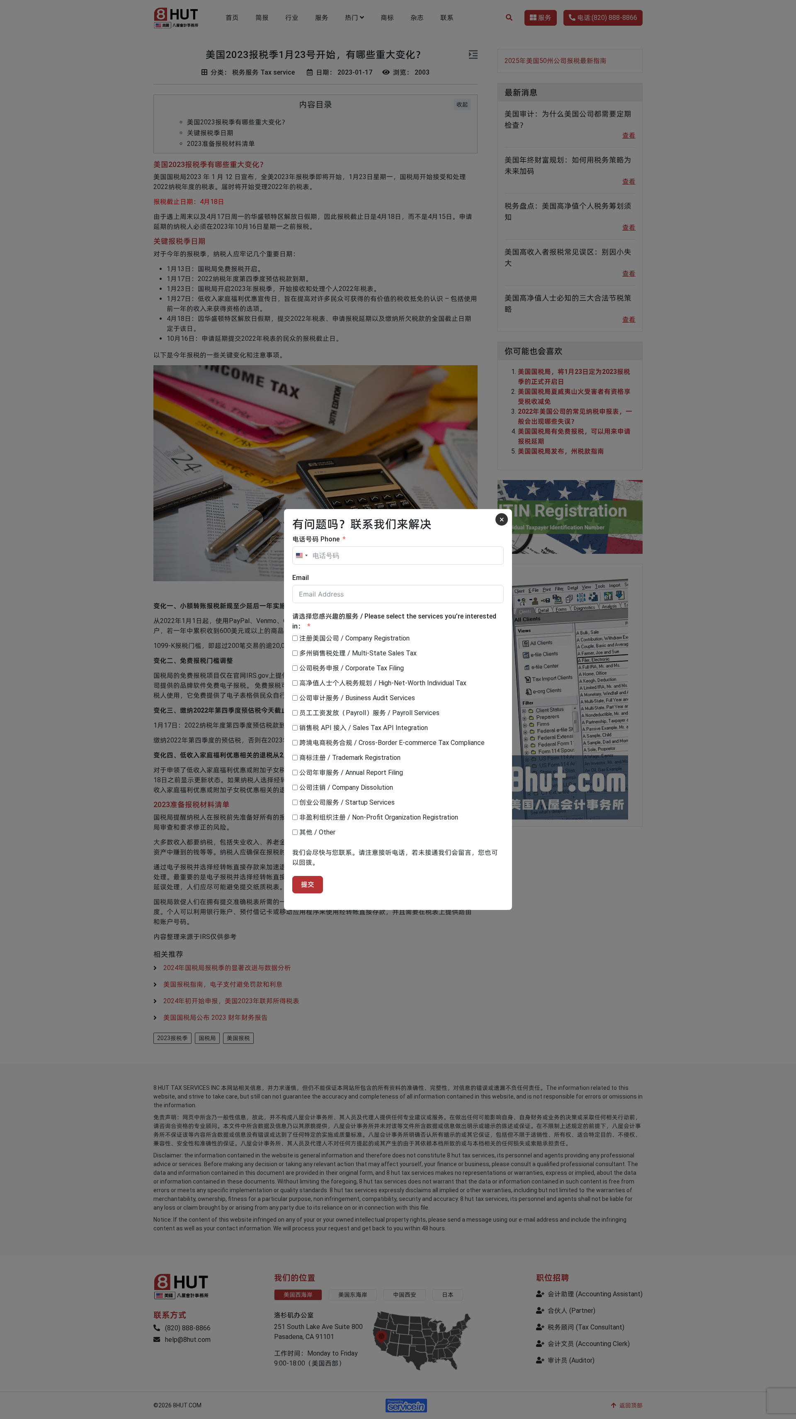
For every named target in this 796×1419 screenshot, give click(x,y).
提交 (307, 884)
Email (300, 578)
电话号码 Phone (316, 539)
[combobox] (301, 555)
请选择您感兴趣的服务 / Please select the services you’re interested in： (394, 621)
